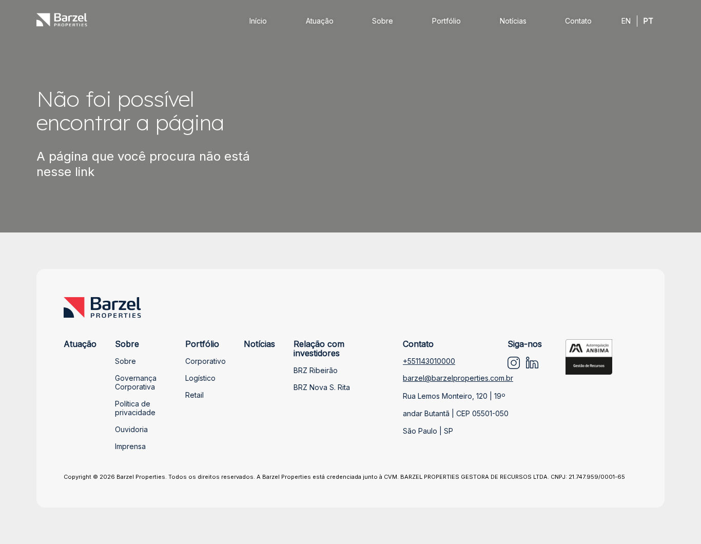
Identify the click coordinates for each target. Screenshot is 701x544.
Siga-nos (525, 343)
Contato (578, 20)
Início (258, 20)
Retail (194, 395)
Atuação (320, 20)
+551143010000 (429, 361)
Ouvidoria (131, 429)
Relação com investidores (319, 348)
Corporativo (205, 361)
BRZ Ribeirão (316, 370)
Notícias (513, 20)
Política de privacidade (135, 408)
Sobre (382, 20)
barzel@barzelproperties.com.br (458, 378)
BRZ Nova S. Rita (322, 387)
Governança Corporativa (136, 382)
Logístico (200, 378)
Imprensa (130, 446)
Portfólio (446, 20)
